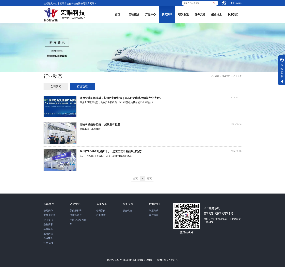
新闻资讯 (226, 76)
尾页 (149, 178)
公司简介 (48, 210)
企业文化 (48, 220)
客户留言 (153, 215)
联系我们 (154, 204)
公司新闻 (101, 210)
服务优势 (127, 210)
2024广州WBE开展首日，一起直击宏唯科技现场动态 (111, 151)
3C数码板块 (76, 215)
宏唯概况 (49, 204)
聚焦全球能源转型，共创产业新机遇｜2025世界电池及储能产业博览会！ (122, 97)
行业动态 (237, 76)
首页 (217, 76)
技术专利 (48, 243)
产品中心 (75, 204)
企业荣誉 (48, 238)
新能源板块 (75, 210)
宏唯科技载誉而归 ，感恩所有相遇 (100, 124)
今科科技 (173, 260)
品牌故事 (48, 224)
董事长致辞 (49, 215)
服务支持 (128, 204)
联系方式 (153, 210)
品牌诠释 (48, 229)
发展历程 (48, 233)
